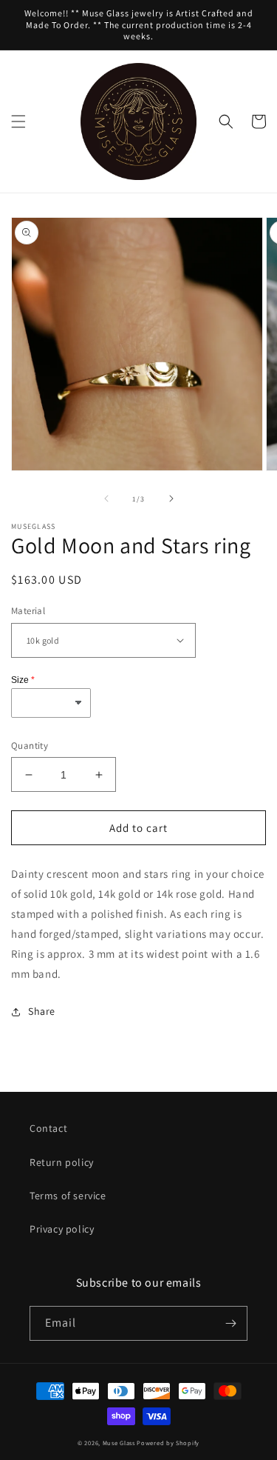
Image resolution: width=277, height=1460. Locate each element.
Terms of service (68, 1195)
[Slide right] (171, 498)
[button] (18, 121)
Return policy (62, 1162)
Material (28, 610)
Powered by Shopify (168, 1443)
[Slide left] (106, 498)
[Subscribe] (230, 1323)
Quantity (29, 745)
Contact (48, 1128)
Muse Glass (120, 1443)
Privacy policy (62, 1229)
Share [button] (41, 1011)
